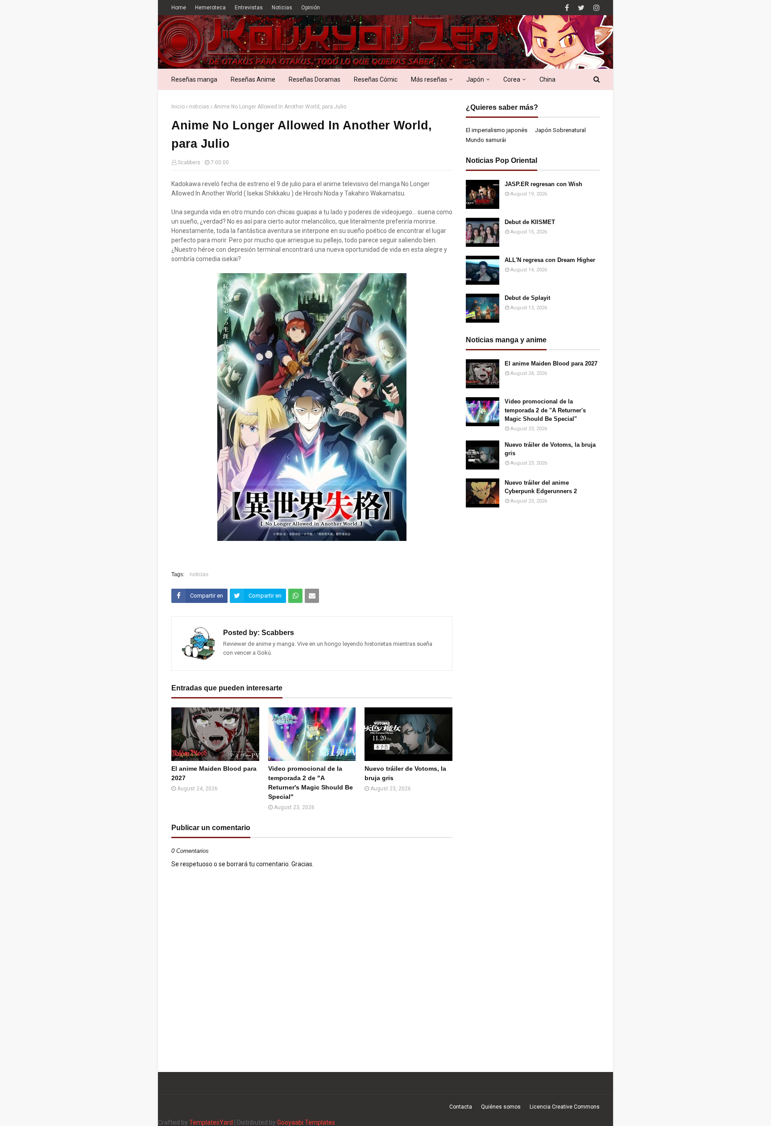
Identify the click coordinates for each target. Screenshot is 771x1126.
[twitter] (581, 8)
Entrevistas (249, 7)
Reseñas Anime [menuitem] (253, 79)
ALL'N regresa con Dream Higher (550, 260)
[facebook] (567, 8)
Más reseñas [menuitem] (429, 79)
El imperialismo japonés (496, 130)
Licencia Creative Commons (565, 1107)
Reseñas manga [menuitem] (194, 79)
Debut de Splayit (527, 298)
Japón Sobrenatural (560, 130)
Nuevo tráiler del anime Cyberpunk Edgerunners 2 (541, 487)
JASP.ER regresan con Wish (543, 184)
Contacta (460, 1107)
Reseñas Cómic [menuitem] (376, 79)
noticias (199, 107)
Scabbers (189, 162)
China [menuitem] (547, 79)
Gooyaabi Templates (306, 1122)
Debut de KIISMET (530, 222)
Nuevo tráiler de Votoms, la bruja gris (405, 773)
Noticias (282, 7)
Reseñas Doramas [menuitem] (314, 79)
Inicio (178, 107)
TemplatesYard (211, 1122)
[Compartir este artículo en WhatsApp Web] (295, 596)
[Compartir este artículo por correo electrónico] (312, 596)
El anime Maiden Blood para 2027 (214, 773)
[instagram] (595, 8)
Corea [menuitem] (511, 79)
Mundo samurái (486, 140)
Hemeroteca (210, 7)
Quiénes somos (501, 1107)
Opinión (310, 7)
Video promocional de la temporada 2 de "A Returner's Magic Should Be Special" (310, 782)
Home (178, 7)
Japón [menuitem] (475, 79)
